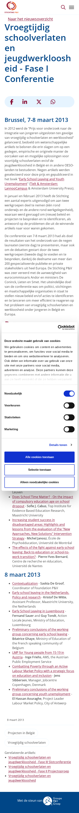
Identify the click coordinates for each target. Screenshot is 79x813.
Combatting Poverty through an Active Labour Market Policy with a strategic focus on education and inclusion (43, 671)
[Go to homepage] (11, 7)
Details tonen (58, 445)
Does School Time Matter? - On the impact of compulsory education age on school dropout (42, 501)
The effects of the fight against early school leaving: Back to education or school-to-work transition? (43, 552)
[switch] (69, 405)
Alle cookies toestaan (39, 457)
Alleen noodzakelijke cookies (39, 482)
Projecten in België (21, 733)
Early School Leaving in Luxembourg (38, 611)
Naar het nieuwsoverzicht (30, 19)
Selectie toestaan (39, 469)
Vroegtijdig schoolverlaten (27, 742)
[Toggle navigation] (71, 7)
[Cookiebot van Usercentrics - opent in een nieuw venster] (58, 327)
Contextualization (25, 583)
